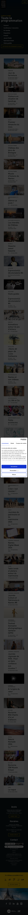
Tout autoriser (14, 466)
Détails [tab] (12, 443)
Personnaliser (13, 470)
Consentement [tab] (5, 443)
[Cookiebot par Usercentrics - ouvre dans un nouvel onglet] (20, 439)
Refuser (14, 474)
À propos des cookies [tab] (21, 443)
